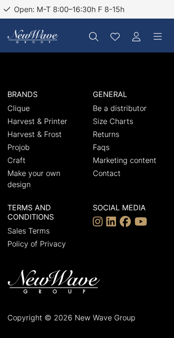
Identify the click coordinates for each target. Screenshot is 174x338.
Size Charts (113, 121)
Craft (16, 160)
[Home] (32, 36)
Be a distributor (120, 108)
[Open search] (94, 37)
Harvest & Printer (37, 121)
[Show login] (136, 37)
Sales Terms (28, 230)
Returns (106, 134)
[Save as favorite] (115, 37)
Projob (18, 147)
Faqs (101, 147)
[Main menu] (158, 37)
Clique (18, 108)
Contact (107, 173)
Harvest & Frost (34, 134)
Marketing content (124, 160)
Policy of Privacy (36, 243)
